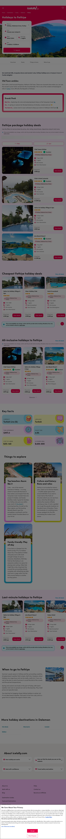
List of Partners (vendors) (8, 826)
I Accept (32, 831)
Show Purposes (32, 836)
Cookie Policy (48, 817)
